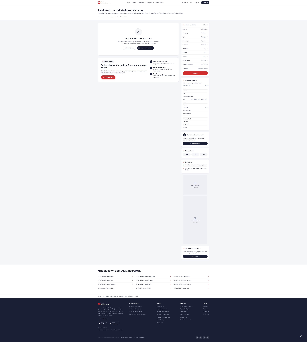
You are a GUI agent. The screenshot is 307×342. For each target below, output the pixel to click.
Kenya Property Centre (103, 329)
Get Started (194, 256)
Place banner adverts (185, 319)
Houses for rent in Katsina (135, 306)
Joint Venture (106, 296)
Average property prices (163, 314)
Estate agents (160, 306)
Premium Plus (183, 311)
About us (205, 306)
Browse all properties (146, 48)
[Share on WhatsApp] (204, 154)
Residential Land (187, 110)
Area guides (160, 322)
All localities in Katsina (122, 17)
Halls (126, 296)
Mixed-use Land (187, 118)
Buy (128, 2)
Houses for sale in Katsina (135, 311)
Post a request (109, 77)
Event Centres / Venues (117, 296)
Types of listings (184, 309)
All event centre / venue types (106, 17)
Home (99, 296)
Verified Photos (184, 317)
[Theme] (191, 2)
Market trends (159, 2)
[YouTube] (207, 337)
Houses (185, 90)
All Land (185, 127)
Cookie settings (140, 337)
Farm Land (185, 121)
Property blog (160, 319)
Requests (150, 2)
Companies (141, 2)
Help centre (206, 309)
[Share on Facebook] (187, 154)
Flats (184, 88)
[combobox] (199, 29)
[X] (200, 337)
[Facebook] (197, 337)
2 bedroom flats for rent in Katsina (137, 314)
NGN (185, 2)
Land (184, 93)
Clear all (206, 24)
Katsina (131, 296)
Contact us (206, 311)
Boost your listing (184, 314)
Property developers (162, 309)
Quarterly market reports (163, 317)
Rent (133, 2)
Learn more (102, 318)
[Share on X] (195, 154)
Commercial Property (188, 96)
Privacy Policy (124, 337)
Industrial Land (186, 116)
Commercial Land (187, 113)
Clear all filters (130, 48)
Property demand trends (163, 311)
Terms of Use (132, 337)
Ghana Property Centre (116, 329)
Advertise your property (186, 306)
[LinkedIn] (204, 337)
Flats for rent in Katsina (134, 309)
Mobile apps (206, 314)
